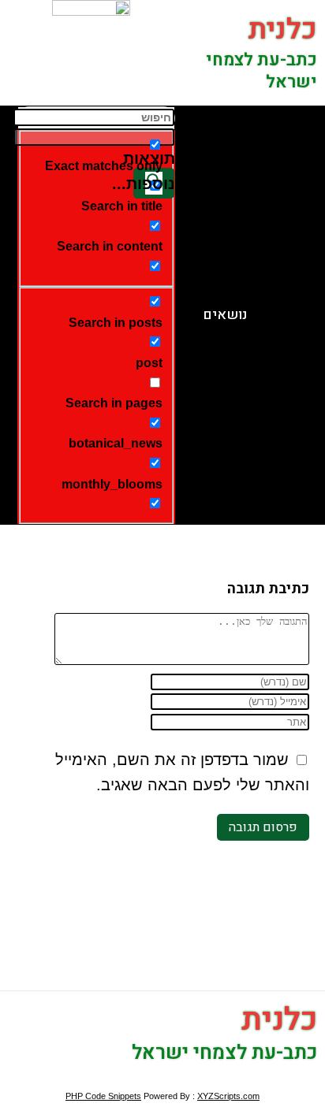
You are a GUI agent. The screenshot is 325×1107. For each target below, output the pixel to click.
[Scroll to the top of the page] (320, 1076)
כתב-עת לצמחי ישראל (261, 71)
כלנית (282, 29)
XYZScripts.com (228, 1096)
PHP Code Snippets (103, 1096)
